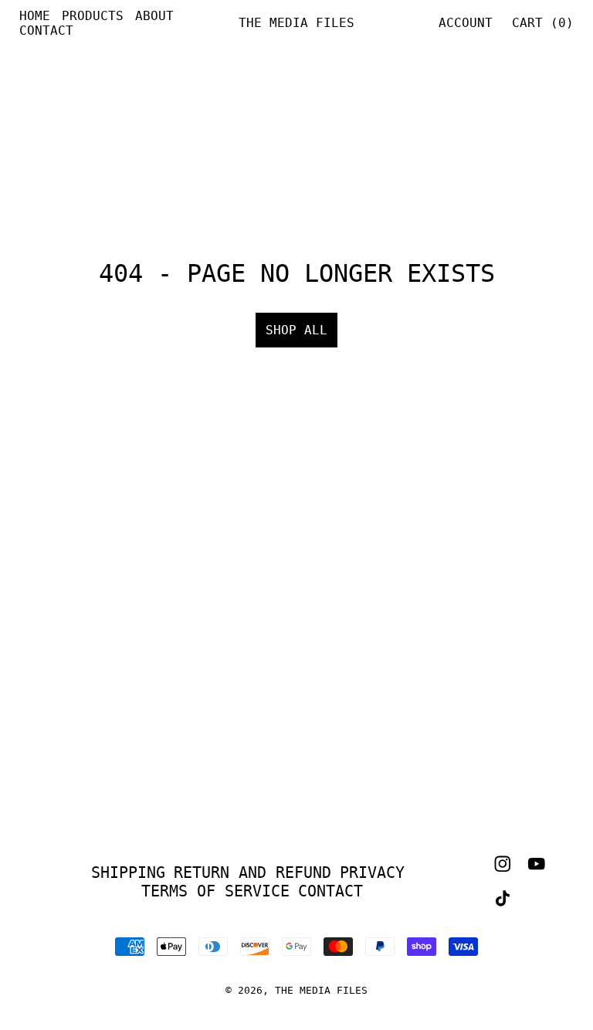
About (154, 15)
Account (466, 22)
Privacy (372, 872)
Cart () (543, 22)
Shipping (128, 872)
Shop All (296, 330)
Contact (46, 30)
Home (34, 15)
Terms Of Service (215, 891)
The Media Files (321, 990)
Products (93, 15)
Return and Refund (252, 872)
